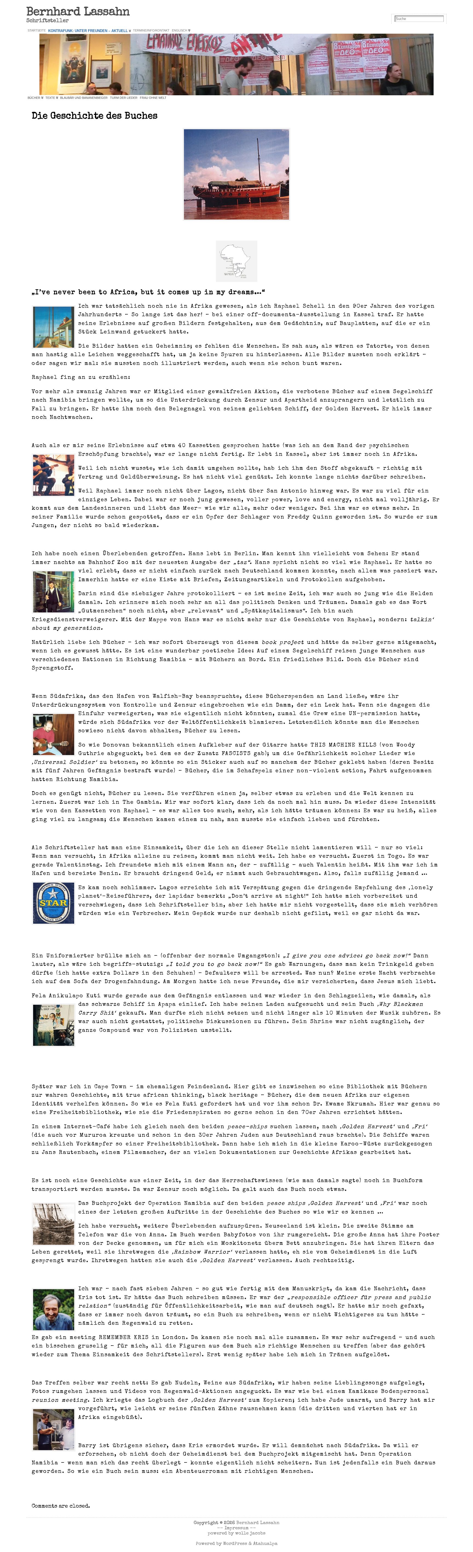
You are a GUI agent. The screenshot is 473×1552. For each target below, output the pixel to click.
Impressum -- (240, 1528)
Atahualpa (265, 1544)
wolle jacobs (250, 1533)
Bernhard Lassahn (77, 13)
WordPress (235, 1544)
